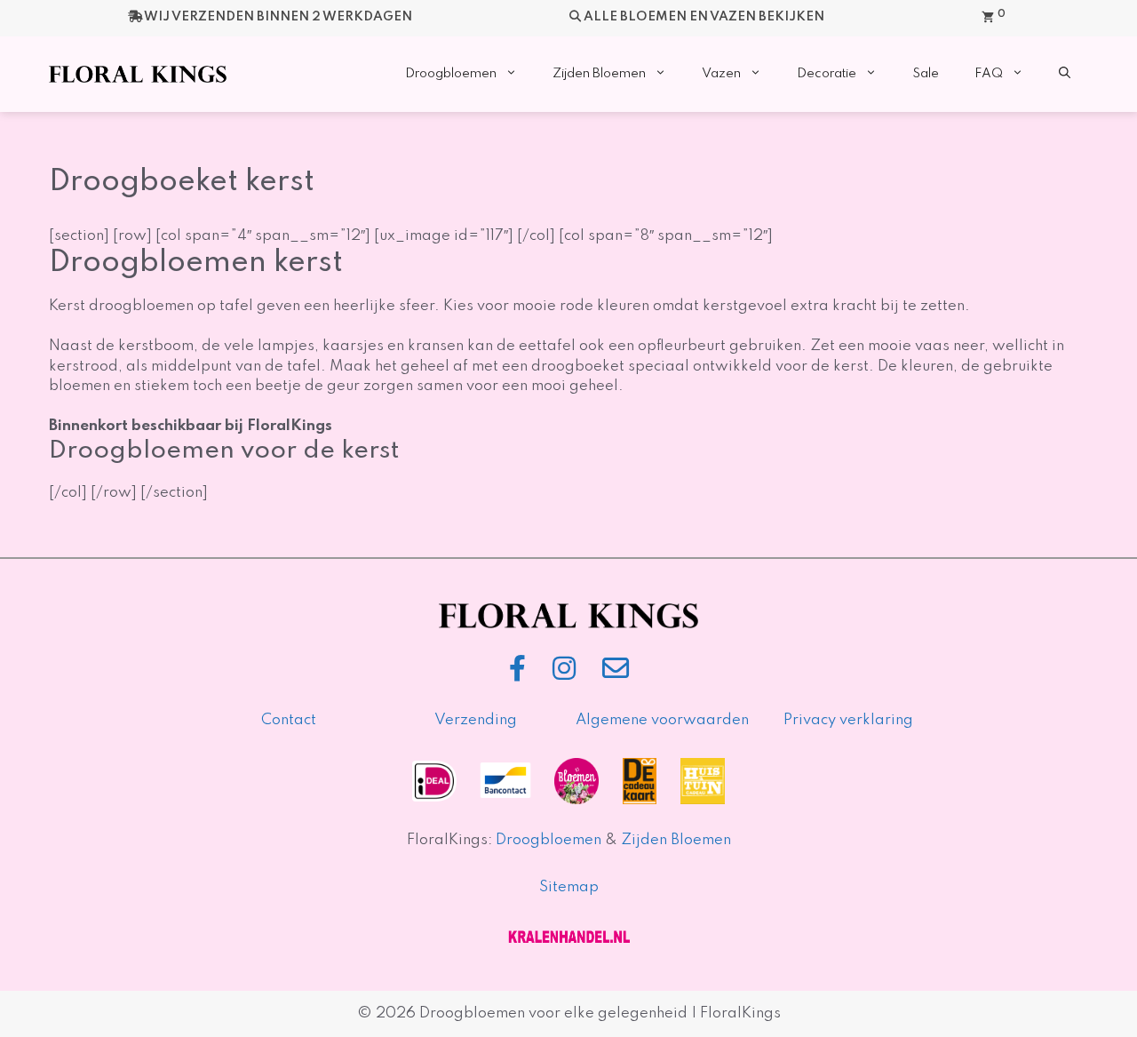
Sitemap (569, 887)
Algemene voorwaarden (662, 720)
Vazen (721, 74)
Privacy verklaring (848, 720)
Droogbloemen (451, 74)
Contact (288, 720)
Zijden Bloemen (599, 74)
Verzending (475, 720)
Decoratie (826, 74)
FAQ (988, 74)
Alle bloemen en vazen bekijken (704, 17)
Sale (925, 74)
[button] (1064, 74)
